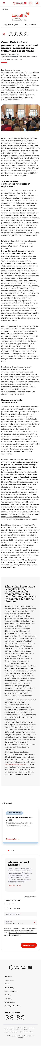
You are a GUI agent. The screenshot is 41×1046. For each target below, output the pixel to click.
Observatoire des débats (15, 764)
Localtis (5, 9)
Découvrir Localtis (15, 885)
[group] (20, 117)
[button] (20, 117)
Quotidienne (13, 904)
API (23, 560)
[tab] (8, 850)
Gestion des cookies (26, 1032)
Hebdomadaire (14, 908)
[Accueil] (19, 3)
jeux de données (29, 542)
